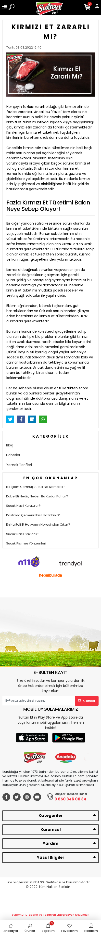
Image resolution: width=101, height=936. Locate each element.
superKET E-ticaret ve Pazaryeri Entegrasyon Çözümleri (50, 915)
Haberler (13, 455)
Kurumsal (50, 829)
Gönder (89, 700)
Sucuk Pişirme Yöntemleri (26, 543)
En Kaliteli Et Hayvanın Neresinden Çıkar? (38, 524)
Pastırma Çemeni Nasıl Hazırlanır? (33, 515)
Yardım (50, 843)
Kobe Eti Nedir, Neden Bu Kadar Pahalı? (37, 496)
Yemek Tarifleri (19, 464)
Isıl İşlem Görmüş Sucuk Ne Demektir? (35, 486)
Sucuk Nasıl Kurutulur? (23, 505)
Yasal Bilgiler (50, 857)
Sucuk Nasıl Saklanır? (22, 534)
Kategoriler (50, 815)
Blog (9, 445)
